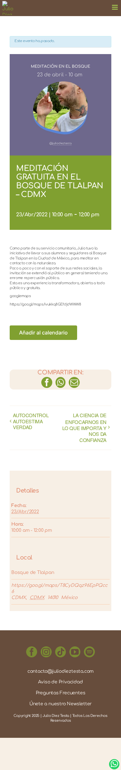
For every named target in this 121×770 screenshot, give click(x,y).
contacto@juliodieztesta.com (60, 671)
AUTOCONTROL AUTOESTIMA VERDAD (30, 421)
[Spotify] (89, 651)
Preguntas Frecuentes (61, 692)
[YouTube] (74, 651)
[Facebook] (31, 651)
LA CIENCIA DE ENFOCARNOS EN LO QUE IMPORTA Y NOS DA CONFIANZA (84, 427)
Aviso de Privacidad (60, 682)
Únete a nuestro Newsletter (60, 703)
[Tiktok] (60, 651)
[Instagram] (46, 651)
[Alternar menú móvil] (115, 6)
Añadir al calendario (43, 333)
